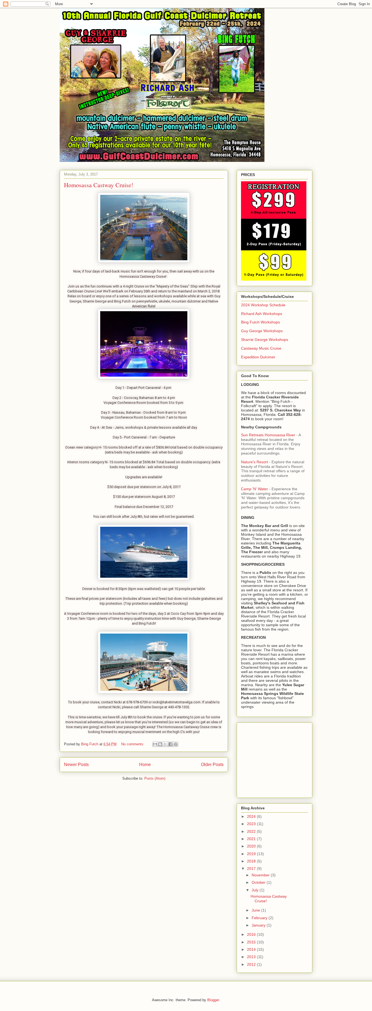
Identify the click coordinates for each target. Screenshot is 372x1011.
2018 (252, 861)
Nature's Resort (255, 462)
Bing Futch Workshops (260, 322)
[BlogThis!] (160, 744)
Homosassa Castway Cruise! (98, 185)
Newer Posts (76, 764)
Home (145, 764)
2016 (252, 934)
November (261, 875)
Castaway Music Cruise (261, 348)
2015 (252, 942)
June (256, 910)
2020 (252, 846)
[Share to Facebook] (170, 744)
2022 (252, 831)
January (259, 925)
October (259, 882)
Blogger (213, 1000)
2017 (252, 868)
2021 (252, 839)
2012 (252, 964)
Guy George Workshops (262, 331)
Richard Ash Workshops (261, 313)
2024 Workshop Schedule (263, 305)
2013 (252, 957)
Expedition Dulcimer (258, 357)
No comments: (133, 744)
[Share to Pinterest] (175, 744)
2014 (252, 949)
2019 (252, 854)
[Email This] (155, 744)
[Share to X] (165, 744)
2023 (252, 824)
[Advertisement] (275, 759)
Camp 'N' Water (255, 489)
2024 (252, 816)
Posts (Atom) (154, 778)
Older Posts (212, 764)
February (260, 918)
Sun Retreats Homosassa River (268, 435)
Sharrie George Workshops (264, 339)
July (256, 890)
